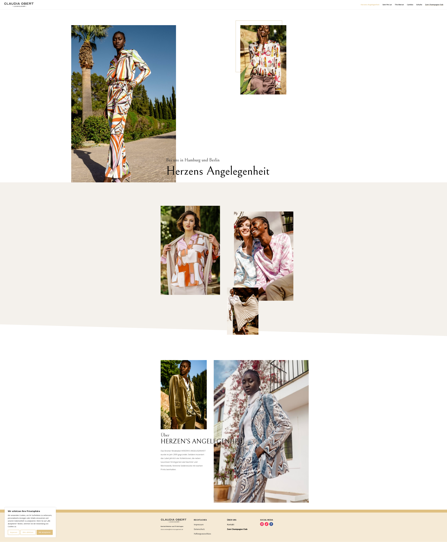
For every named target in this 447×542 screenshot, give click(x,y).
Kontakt (230, 524)
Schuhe (419, 5)
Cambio (410, 5)
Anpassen (13, 532)
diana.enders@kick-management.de (172, 529)
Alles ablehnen (28, 532)
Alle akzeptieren (45, 532)
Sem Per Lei (387, 5)
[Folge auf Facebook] (271, 524)
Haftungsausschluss (202, 533)
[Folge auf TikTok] (266, 524)
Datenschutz (199, 529)
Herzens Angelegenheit (370, 5)
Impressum (199, 524)
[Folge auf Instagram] (262, 524)
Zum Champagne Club (434, 5)
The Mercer (399, 5)
